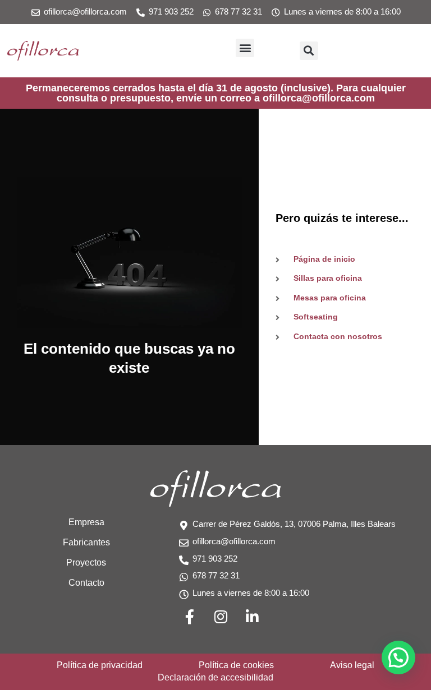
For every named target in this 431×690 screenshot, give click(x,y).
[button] (245, 48)
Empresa (86, 522)
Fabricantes (86, 542)
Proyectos (86, 562)
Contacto (86, 582)
